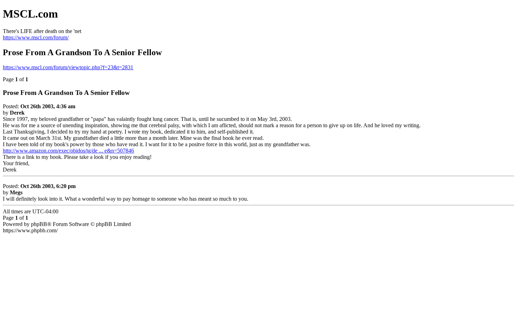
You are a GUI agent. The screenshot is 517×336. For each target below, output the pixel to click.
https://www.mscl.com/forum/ (36, 37)
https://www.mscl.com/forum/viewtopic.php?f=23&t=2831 (68, 67)
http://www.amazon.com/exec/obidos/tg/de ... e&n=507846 (68, 151)
